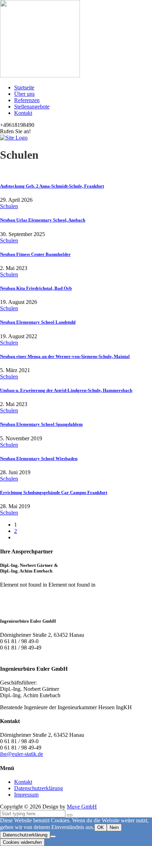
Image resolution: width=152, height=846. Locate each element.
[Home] (14, 138)
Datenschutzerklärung (38, 788)
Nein (114, 827)
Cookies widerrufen (22, 842)
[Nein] (53, 836)
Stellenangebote (31, 107)
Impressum (26, 795)
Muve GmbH (82, 807)
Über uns (24, 94)
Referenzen (27, 100)
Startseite (24, 87)
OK (100, 827)
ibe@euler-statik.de (21, 754)
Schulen (9, 206)
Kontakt (23, 113)
